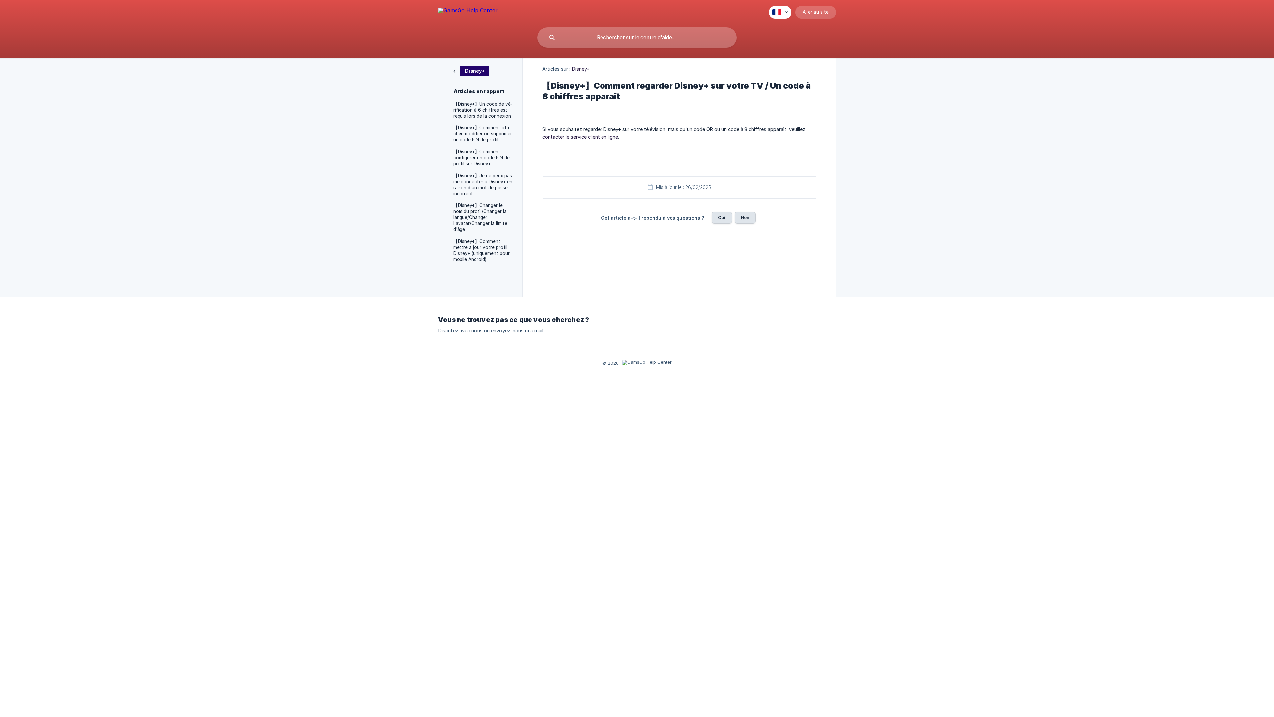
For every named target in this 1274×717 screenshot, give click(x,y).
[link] (471, 70)
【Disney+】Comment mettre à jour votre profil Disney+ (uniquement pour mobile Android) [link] (481, 250)
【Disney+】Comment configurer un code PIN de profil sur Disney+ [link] (481, 157)
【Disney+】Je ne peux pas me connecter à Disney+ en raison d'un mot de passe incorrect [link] (482, 184)
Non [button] (745, 217)
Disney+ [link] (581, 69)
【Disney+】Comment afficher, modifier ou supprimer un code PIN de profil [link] (482, 133)
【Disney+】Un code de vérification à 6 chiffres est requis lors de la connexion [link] (483, 110)
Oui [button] (721, 217)
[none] (468, 11)
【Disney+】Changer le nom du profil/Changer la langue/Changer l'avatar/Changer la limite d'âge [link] (480, 217)
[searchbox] (637, 37)
